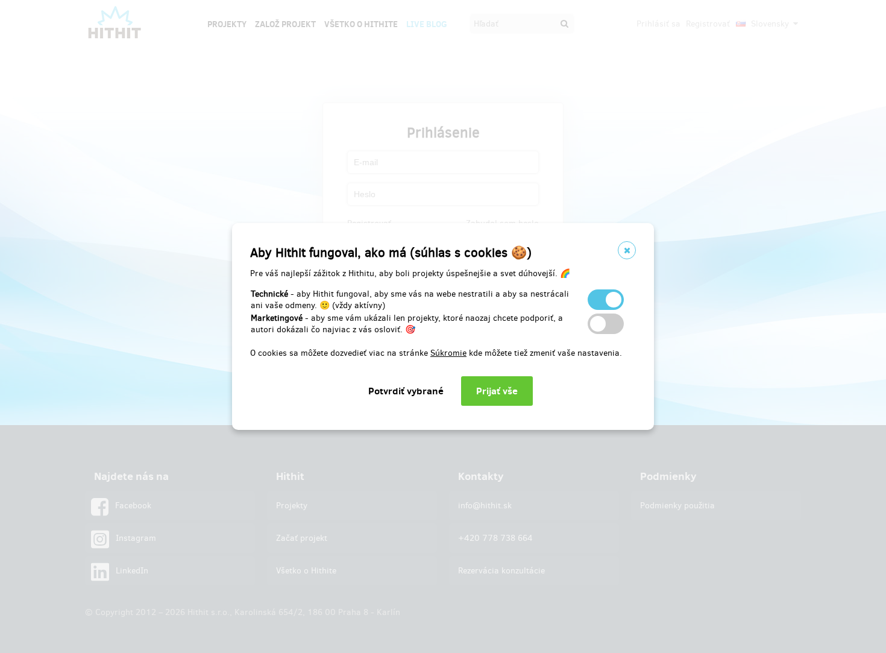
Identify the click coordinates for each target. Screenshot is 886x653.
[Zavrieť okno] (627, 250)
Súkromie (448, 353)
